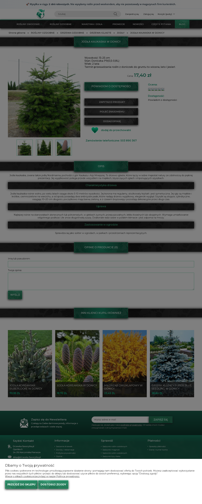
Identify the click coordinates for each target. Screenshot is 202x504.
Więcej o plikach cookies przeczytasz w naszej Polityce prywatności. (42, 476)
